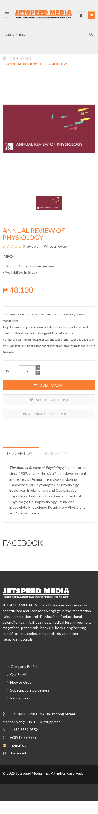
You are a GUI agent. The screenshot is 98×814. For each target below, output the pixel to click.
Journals (21, 58)
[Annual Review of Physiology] (49, 202)
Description (20, 453)
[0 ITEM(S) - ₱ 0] (91, 15)
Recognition (19, 698)
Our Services (20, 674)
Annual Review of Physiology (37, 64)
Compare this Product (52, 414)
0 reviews (30, 246)
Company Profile (23, 666)
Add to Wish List (52, 399)
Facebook (19, 753)
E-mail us (19, 745)
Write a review (55, 246)
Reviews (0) (55, 453)
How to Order (21, 682)
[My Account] (81, 15)
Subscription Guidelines (29, 690)
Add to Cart (52, 385)
